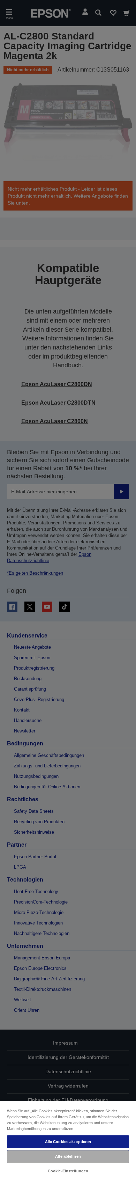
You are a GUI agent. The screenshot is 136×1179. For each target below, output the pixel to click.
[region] (68, 1139)
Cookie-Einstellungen (68, 1171)
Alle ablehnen (68, 1156)
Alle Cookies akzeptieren (68, 1142)
